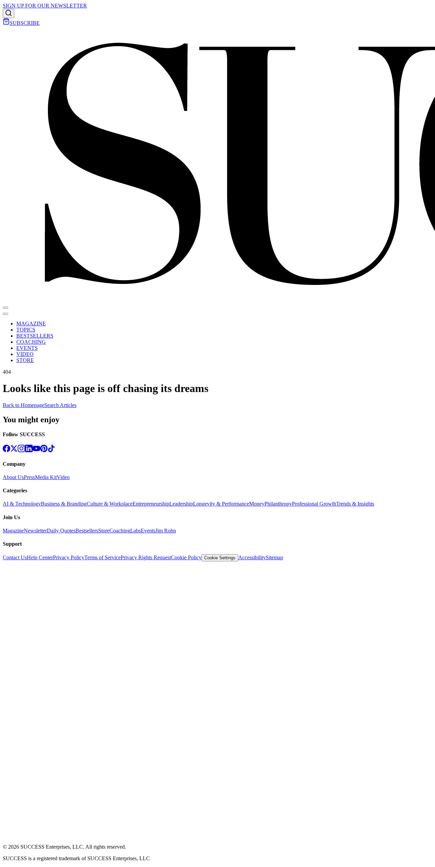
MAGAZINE (31, 323)
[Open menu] (5, 308)
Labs (135, 530)
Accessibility (252, 557)
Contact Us (15, 557)
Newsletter (35, 530)
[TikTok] (51, 450)
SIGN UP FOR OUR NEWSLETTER (45, 5)
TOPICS (25, 330)
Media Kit (46, 477)
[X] (14, 450)
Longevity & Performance (221, 504)
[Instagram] (21, 450)
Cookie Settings (220, 557)
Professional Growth (314, 504)
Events (148, 530)
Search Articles (60, 405)
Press (29, 477)
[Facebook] (6, 450)
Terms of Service (102, 557)
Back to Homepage (23, 405)
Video (63, 477)
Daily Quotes (61, 530)
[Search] (8, 13)
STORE (25, 360)
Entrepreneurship (151, 504)
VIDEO (25, 354)
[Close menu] (5, 314)
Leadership (181, 504)
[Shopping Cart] (6, 23)
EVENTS (27, 348)
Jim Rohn (165, 530)
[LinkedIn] (29, 450)
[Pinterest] (44, 450)
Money (256, 504)
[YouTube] (36, 450)
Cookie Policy (186, 557)
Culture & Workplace (110, 504)
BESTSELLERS (34, 336)
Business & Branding (64, 504)
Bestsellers (86, 530)
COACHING (31, 342)
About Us (13, 477)
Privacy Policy (68, 557)
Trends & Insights (355, 504)
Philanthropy (278, 504)
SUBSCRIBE (25, 23)
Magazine (13, 530)
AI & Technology (22, 504)
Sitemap (274, 557)
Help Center (40, 557)
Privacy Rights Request (146, 557)
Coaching (119, 530)
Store (103, 530)
